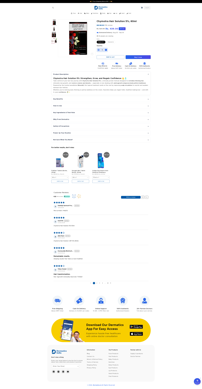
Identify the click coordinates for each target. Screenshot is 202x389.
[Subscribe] (78, 366)
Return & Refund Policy (94, 359)
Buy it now (138, 57)
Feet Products (113, 376)
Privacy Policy (91, 367)
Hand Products (114, 373)
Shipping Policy (92, 365)
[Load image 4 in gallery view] (54, 41)
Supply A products (137, 353)
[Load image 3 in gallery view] (54, 34)
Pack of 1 (101, 42)
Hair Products (113, 356)
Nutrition (112, 362)
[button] (53, 7)
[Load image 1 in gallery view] (54, 22)
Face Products (113, 353)
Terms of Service (92, 362)
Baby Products (113, 359)
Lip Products (113, 370)
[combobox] (60, 177)
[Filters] (143, 197)
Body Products (114, 365)
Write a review (130, 197)
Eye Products (113, 367)
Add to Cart (60, 181)
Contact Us (90, 356)
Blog (88, 353)
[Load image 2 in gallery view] (54, 28)
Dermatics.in (97, 385)
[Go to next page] (111, 283)
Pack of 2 (111, 42)
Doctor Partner (135, 356)
